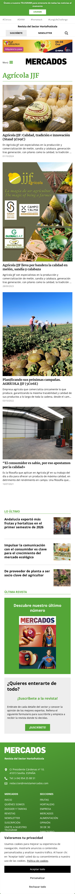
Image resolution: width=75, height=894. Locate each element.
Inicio (8, 799)
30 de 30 (45, 827)
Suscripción (12, 822)
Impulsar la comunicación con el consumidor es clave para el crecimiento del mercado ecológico (25, 551)
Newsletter (12, 818)
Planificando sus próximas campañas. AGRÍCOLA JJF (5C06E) (32, 382)
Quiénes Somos (15, 804)
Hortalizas (47, 804)
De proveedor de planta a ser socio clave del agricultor (27, 573)
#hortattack (36, 19)
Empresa (45, 809)
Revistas (10, 813)
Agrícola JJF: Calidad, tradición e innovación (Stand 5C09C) (36, 137)
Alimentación (49, 818)
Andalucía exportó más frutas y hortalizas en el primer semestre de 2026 (23, 523)
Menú (5, 62)
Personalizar (37, 878)
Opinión (45, 822)
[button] (66, 33)
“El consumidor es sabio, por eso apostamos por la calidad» (36, 465)
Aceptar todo (37, 869)
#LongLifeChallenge (58, 19)
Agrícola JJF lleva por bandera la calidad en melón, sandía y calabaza (35, 267)
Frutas (44, 799)
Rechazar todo (37, 886)
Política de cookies (37, 860)
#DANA (21, 19)
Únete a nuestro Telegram (16, 828)
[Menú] (11, 62)
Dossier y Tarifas (16, 809)
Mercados (46, 813)
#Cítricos (7, 19)
